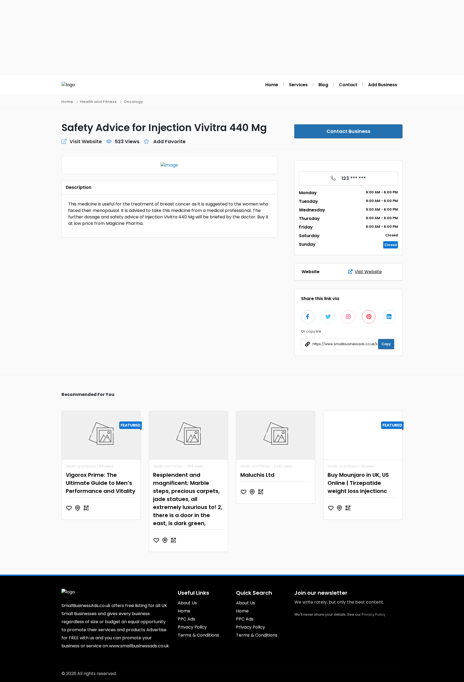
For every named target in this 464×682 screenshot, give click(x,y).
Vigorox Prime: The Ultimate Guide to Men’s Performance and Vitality (100, 483)
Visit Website (368, 272)
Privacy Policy (373, 614)
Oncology (133, 101)
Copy (386, 344)
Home (67, 101)
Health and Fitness (98, 101)
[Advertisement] (232, 37)
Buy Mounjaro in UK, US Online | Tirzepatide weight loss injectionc (358, 483)
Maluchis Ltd (257, 475)
